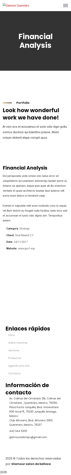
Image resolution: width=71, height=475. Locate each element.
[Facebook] (10, 444)
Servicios (13, 350)
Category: (12, 228)
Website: (11, 248)
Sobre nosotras (17, 343)
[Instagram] (19, 444)
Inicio (11, 335)
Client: (10, 235)
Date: (9, 242)
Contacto (14, 373)
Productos (14, 358)
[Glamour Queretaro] (16, 5)
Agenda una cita (18, 366)
